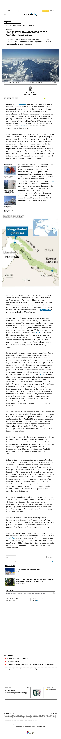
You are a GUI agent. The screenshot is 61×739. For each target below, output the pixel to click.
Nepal (38, 332)
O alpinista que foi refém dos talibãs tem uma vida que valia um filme (9, 192)
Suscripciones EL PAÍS (20, 726)
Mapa (46, 724)
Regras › (53, 561)
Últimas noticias (8, 655)
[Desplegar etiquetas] (54, 593)
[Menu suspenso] (5, 14)
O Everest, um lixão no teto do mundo (29, 569)
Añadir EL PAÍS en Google (51, 98)
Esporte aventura (27, 593)
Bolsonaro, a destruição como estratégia (17, 658)
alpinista (51, 181)
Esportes (8, 22)
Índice (38, 726)
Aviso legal (27, 724)
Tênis (23, 25)
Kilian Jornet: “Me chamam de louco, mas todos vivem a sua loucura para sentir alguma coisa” (35, 580)
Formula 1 (31, 25)
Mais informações (10, 600)
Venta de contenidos (21, 724)
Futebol (6, 25)
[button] (30, 65)
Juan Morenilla (19, 583)
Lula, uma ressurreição (13, 661)
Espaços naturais (36, 593)
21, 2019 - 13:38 (32, 94)
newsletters (8, 687)
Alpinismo (13, 593)
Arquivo (34, 687)
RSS (35, 726)
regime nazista (45, 310)
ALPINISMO (8, 29)
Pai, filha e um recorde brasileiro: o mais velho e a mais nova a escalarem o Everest (10, 209)
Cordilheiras (19, 593)
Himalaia (8, 593)
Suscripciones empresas (29, 726)
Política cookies (33, 724)
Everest (22, 126)
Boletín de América (10, 690)
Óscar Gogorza (30, 92)
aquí (37, 600)
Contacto (15, 724)
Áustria (41, 374)
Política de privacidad (40, 724)
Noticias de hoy (42, 726)
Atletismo (19, 25)
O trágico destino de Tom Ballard (9, 177)
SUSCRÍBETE (45, 10)
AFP (16, 571)
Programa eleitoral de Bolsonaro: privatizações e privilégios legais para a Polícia (28, 669)
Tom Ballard (11, 538)
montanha (23, 104)
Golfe (27, 25)
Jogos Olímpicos (12, 25)
